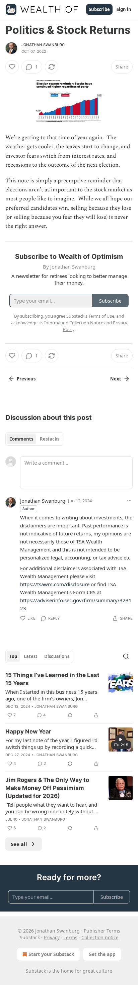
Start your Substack (51, 954)
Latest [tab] (31, 656)
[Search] (126, 656)
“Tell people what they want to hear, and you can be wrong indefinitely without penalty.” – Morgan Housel (51, 808)
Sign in (124, 9)
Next (115, 379)
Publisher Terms (102, 931)
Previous (26, 379)
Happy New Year (28, 731)
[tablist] (34, 439)
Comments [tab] (21, 439)
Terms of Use (101, 316)
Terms (70, 937)
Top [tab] (13, 656)
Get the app (102, 954)
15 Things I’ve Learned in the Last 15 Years (52, 679)
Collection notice (100, 937)
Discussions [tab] (56, 656)
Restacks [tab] (49, 439)
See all (19, 844)
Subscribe (99, 9)
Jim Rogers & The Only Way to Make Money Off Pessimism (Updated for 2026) (47, 788)
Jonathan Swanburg (43, 44)
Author (28, 508)
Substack (36, 971)
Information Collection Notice (73, 323)
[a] (120, 739)
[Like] (12, 66)
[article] (69, 695)
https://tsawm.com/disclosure (54, 584)
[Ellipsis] (129, 500)
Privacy (52, 937)
